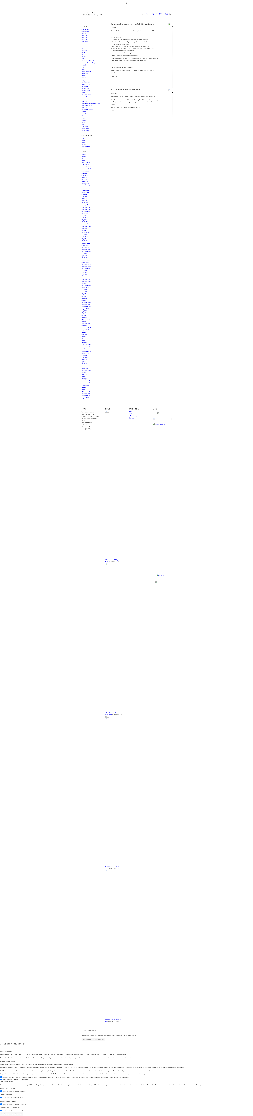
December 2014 (86, 381)
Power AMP (85, 97)
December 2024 (86, 186)
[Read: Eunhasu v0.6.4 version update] (107, 719)
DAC (83, 54)
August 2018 (85, 309)
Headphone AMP (86, 71)
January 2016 (85, 368)
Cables (83, 44)
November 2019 (86, 281)
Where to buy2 (86, 131)
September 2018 (86, 306)
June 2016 (84, 357)
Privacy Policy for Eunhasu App (91, 103)
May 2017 (84, 336)
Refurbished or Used (87, 109)
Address (84, 33)
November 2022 (86, 228)
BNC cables (85, 42)
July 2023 (84, 215)
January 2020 (85, 277)
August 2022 (85, 232)
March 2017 (85, 340)
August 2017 (85, 330)
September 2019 (86, 285)
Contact (84, 52)
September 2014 (86, 385)
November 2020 (86, 266)
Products (84, 107)
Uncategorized (86, 146)
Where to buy (85, 128)
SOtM (83, 118)
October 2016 (85, 349)
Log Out (84, 78)
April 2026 (84, 158)
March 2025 (85, 181)
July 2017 (84, 332)
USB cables (85, 126)
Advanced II (85, 37)
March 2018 (85, 317)
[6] (172, 93)
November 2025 (86, 167)
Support (84, 122)
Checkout (84, 50)
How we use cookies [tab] (6, 1051)
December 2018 (86, 302)
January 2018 (85, 321)
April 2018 (84, 315)
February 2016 (86, 366)
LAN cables (85, 73)
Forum (83, 69)
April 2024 (84, 200)
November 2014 (86, 383)
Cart (83, 48)
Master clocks (86, 84)
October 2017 (85, 326)
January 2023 (85, 224)
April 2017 (84, 338)
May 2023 (84, 220)
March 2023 (85, 222)
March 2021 (85, 258)
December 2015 (86, 370)
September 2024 (86, 190)
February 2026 (86, 162)
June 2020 (84, 273)
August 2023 (85, 213)
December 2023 (86, 207)
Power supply (85, 99)
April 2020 (84, 275)
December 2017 (86, 323)
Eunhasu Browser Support (89, 63)
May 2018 (84, 313)
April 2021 (84, 256)
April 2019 (84, 296)
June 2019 (84, 292)
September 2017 (86, 328)
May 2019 (84, 294)
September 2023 (86, 211)
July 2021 (84, 254)
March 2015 (85, 376)
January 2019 (85, 300)
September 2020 (86, 268)
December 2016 (86, 345)
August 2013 (85, 398)
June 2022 (84, 237)
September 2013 (86, 395)
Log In (83, 76)
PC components (86, 95)
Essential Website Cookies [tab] (7, 1061)
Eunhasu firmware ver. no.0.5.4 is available (132, 23)
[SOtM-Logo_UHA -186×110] (89, 13)
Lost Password (86, 82)
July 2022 (84, 234)
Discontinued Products (88, 61)
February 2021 (86, 260)
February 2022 (86, 243)
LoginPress (85, 80)
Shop (83, 116)
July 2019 (84, 289)
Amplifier (84, 39)
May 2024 (84, 198)
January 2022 (85, 245)
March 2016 (85, 364)
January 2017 (85, 343)
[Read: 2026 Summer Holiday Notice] (107, 412)
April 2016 (84, 362)
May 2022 (84, 239)
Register (84, 111)
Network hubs (85, 88)
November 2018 (86, 304)
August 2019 (85, 287)
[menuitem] (147, 13)
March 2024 (85, 203)
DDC (83, 59)
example (84, 65)
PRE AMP (84, 101)
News (83, 92)
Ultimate (84, 124)
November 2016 (86, 347)
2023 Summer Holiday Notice (125, 89)
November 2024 (86, 188)
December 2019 (86, 279)
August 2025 (85, 171)
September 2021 (86, 251)
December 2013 (86, 393)
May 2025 (84, 177)
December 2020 (86, 264)
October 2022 (85, 230)
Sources (84, 120)
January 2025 (85, 184)
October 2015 (85, 372)
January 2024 (85, 205)
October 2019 (85, 283)
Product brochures (87, 105)
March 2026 (85, 160)
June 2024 (84, 196)
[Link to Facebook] (82, 1)
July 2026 (84, 154)
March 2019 (85, 298)
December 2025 (86, 165)
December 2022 (86, 226)
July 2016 (84, 355)
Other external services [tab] (6, 1082)
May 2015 (84, 374)
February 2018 (86, 319)
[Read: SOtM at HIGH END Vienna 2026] (107, 871)
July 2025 (84, 173)
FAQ (83, 67)
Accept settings (87, 1039)
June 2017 (84, 334)
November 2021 (86, 249)
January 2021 (85, 262)
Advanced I (85, 35)
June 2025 (84, 175)
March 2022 (85, 241)
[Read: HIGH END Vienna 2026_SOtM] (107, 564)
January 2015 (85, 379)
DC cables (84, 56)
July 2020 (84, 270)
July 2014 (84, 387)
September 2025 (86, 169)
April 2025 (84, 179)
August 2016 (85, 353)
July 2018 (84, 311)
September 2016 (86, 351)
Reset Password (86, 114)
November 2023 (86, 209)
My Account (85, 86)
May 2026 (84, 156)
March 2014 (85, 389)
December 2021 (86, 247)
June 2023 (84, 217)
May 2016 (84, 359)
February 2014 (86, 391)
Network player (86, 90)
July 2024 (84, 194)
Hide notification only (98, 1039)
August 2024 (85, 192)
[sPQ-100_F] (172, 27)
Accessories (85, 29)
